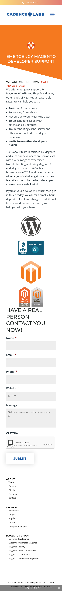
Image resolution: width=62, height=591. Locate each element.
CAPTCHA (12, 433)
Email (11, 355)
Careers (12, 486)
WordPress (13, 510)
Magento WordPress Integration (23, 558)
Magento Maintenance (19, 554)
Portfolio (12, 494)
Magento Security (16, 546)
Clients (11, 490)
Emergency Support (17, 526)
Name (11, 338)
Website (12, 388)
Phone (11, 371)
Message (11, 405)
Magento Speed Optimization (22, 550)
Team (11, 482)
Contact (12, 497)
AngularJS (12, 518)
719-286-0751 (31, 2)
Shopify (12, 514)
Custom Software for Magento (22, 542)
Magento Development (19, 538)
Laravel (11, 522)
